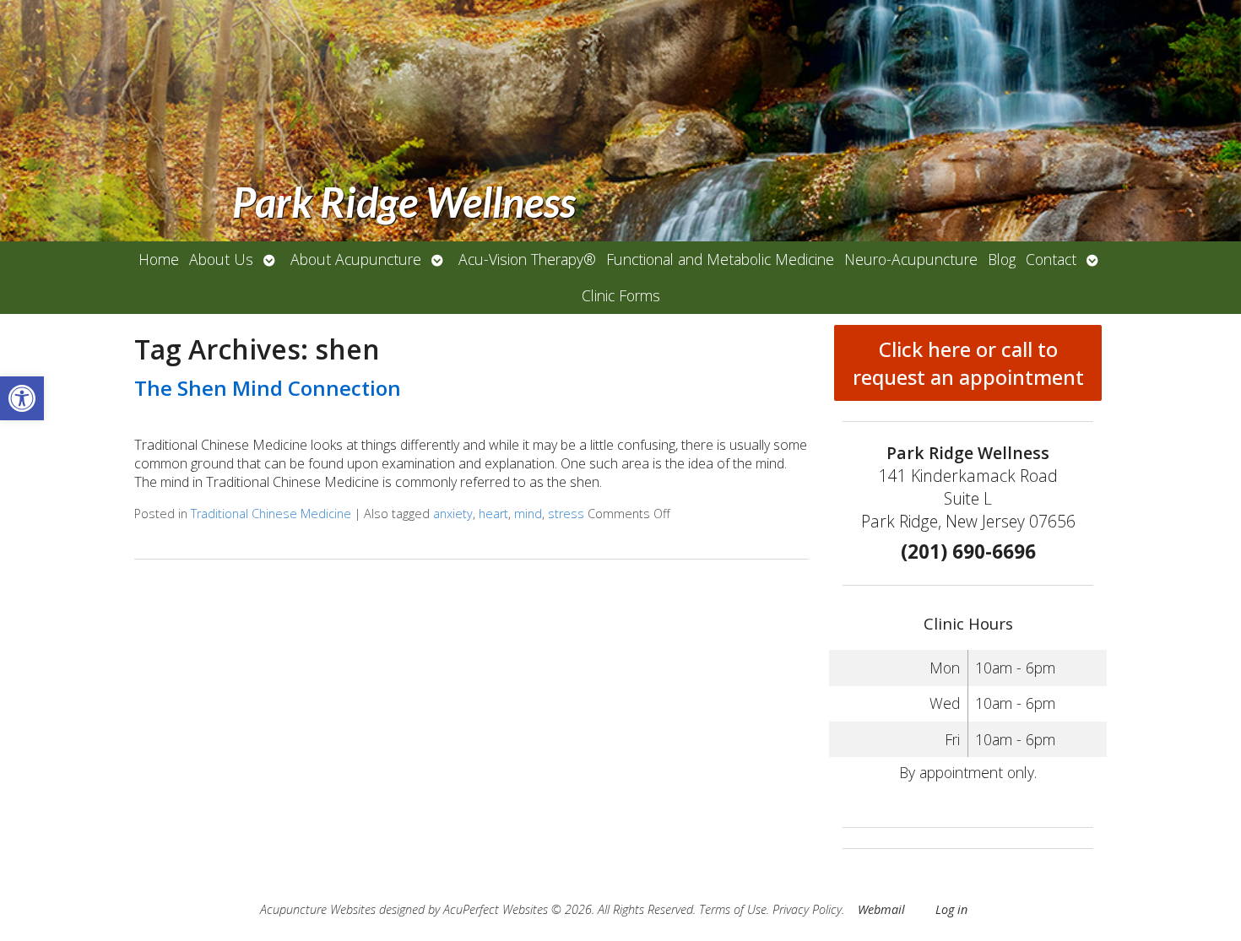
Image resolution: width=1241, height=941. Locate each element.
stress (566, 514)
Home (158, 259)
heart (493, 514)
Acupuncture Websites (318, 909)
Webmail (881, 909)
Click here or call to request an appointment (968, 363)
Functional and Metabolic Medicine (720, 259)
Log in (951, 909)
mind (528, 514)
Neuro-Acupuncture (911, 259)
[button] (22, 398)
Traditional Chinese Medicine (271, 514)
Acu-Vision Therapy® (527, 259)
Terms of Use (733, 909)
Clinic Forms (621, 295)
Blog (1002, 259)
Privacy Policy (807, 909)
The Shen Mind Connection (267, 388)
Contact (1051, 259)
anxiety (453, 514)
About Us (221, 259)
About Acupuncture (355, 259)
